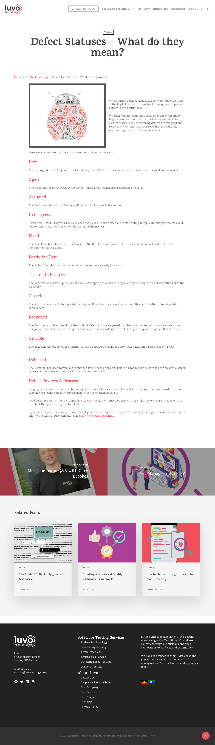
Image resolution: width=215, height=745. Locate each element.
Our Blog (86, 702)
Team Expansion (91, 652)
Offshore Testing (91, 667)
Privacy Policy (89, 707)
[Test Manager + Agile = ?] (161, 472)
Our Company (89, 688)
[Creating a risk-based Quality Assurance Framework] (107, 559)
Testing (108, 32)
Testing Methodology (94, 642)
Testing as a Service (93, 657)
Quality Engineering (93, 647)
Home (18, 77)
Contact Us (88, 678)
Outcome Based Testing (96, 662)
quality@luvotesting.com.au (96, 416)
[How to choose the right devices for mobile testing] (171, 559)
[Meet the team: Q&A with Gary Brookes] (54, 472)
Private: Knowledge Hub (40, 77)
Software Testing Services (101, 638)
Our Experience (90, 692)
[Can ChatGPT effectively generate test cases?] (43, 559)
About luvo (88, 673)
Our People (88, 697)
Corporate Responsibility (96, 683)
